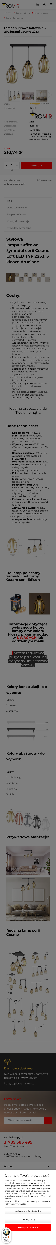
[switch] (6, 1240)
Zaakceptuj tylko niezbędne (28, 1211)
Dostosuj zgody (28, 1219)
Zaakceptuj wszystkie (28, 1228)
